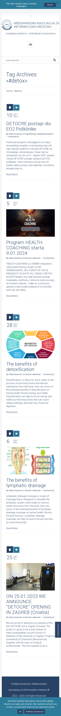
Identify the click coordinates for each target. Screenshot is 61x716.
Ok (20, 711)
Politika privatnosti (20, 683)
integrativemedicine (45, 134)
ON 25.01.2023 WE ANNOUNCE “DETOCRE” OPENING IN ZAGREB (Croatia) (28, 604)
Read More (12, 174)
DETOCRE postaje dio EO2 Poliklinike (28, 126)
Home (9, 91)
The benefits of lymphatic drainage (26, 482)
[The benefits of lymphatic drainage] (30, 460)
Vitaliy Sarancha (15, 134)
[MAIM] (30, 25)
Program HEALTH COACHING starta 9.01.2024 (25, 248)
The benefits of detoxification (21, 366)
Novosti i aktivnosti (32, 258)
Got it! (50, 5)
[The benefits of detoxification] (30, 344)
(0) (18, 137)
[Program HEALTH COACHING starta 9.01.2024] (30, 223)
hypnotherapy (30, 134)
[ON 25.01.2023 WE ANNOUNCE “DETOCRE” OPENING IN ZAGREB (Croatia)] (30, 577)
